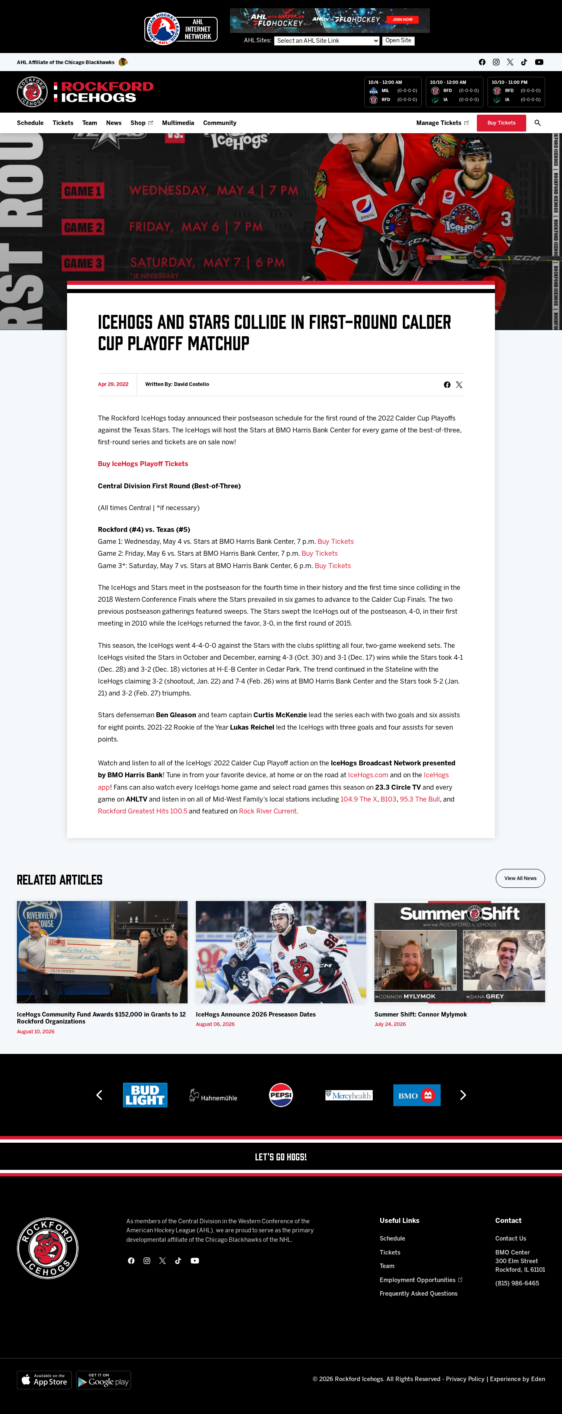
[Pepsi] (213, 1095)
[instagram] (496, 62)
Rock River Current (268, 812)
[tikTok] (524, 62)
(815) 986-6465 (517, 1284)
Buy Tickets (336, 542)
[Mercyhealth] (281, 1095)
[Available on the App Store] (44, 1380)
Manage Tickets (438, 123)
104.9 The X (359, 800)
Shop (138, 123)
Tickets (63, 123)
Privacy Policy (465, 1379)
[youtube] (539, 62)
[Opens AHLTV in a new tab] (330, 20)
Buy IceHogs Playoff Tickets (143, 464)
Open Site (398, 41)
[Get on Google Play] (103, 1380)
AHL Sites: (258, 41)
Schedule (30, 123)
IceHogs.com (368, 775)
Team (89, 123)
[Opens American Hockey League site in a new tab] (181, 28)
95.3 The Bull (420, 800)
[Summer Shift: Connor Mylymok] (459, 952)
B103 (389, 800)
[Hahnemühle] (145, 1095)
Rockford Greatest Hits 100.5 (142, 812)
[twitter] (510, 62)
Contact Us (510, 1239)
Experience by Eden (517, 1379)
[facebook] (482, 62)
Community (220, 123)
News (113, 123)
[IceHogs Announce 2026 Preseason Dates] (281, 952)
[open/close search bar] (537, 123)
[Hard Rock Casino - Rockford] (416, 1095)
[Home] (85, 91)
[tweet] (459, 385)
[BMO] (349, 1095)
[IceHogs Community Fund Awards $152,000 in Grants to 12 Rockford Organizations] (102, 952)
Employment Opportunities (417, 1280)
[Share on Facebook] (447, 385)
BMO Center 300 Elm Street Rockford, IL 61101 (520, 1261)
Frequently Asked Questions (418, 1294)
